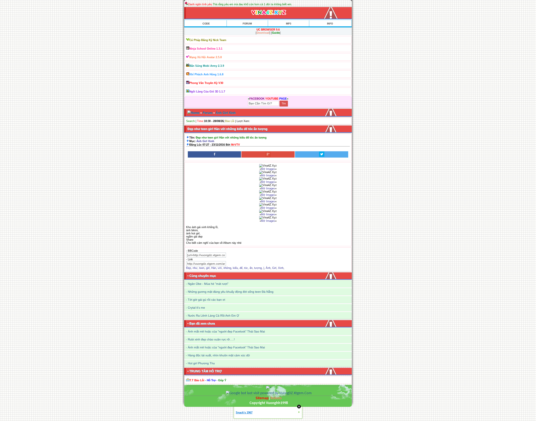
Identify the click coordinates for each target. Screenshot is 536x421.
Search (190, 121)
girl (208, 268)
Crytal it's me (196, 307)
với (220, 268)
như (195, 268)
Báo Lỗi (229, 121)
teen (201, 268)
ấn (251, 268)
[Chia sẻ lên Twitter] (321, 154)
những (227, 268)
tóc (246, 268)
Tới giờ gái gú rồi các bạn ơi (206, 299)
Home (195, 112)
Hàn (213, 268)
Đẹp (188, 268)
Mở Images (268, 169)
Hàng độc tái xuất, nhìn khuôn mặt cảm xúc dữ (219, 355)
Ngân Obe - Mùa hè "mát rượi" (208, 283)
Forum (207, 112)
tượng (258, 268)
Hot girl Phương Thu (201, 363)
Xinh (280, 268)
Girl (274, 268)
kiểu (235, 268)
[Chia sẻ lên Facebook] (214, 154)
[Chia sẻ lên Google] (268, 154)
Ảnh (268, 268)
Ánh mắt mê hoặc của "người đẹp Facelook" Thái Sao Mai (226, 331)
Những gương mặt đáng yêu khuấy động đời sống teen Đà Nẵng (230, 291)
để (241, 268)
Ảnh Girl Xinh (226, 112)
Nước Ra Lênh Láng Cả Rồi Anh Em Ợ (213, 315)
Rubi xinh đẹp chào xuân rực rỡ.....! (211, 339)
